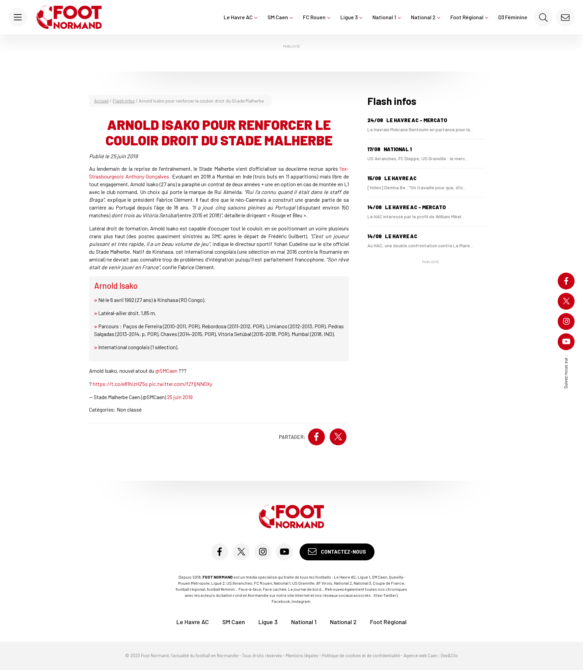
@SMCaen (166, 370)
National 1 (384, 17)
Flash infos (124, 101)
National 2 (423, 17)
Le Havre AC (238, 17)
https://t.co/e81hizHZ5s (120, 384)
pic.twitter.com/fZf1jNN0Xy (180, 384)
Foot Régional (466, 17)
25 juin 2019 (180, 397)
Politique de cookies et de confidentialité (361, 655)
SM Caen (278, 17)
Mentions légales (302, 655)
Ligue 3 (349, 17)
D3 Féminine (512, 17)
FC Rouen (314, 17)
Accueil (101, 101)
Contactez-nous (343, 552)
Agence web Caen (421, 655)
